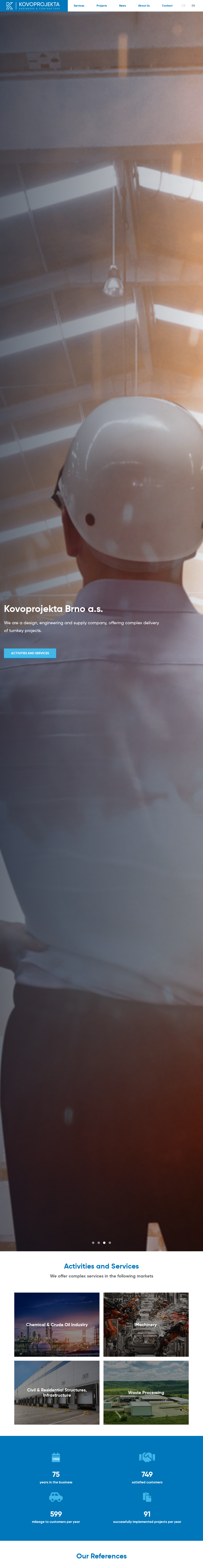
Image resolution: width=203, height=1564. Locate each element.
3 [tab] (104, 1243)
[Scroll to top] (194, 1555)
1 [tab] (93, 1243)
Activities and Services (30, 653)
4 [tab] (110, 1243)
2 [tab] (99, 1243)
